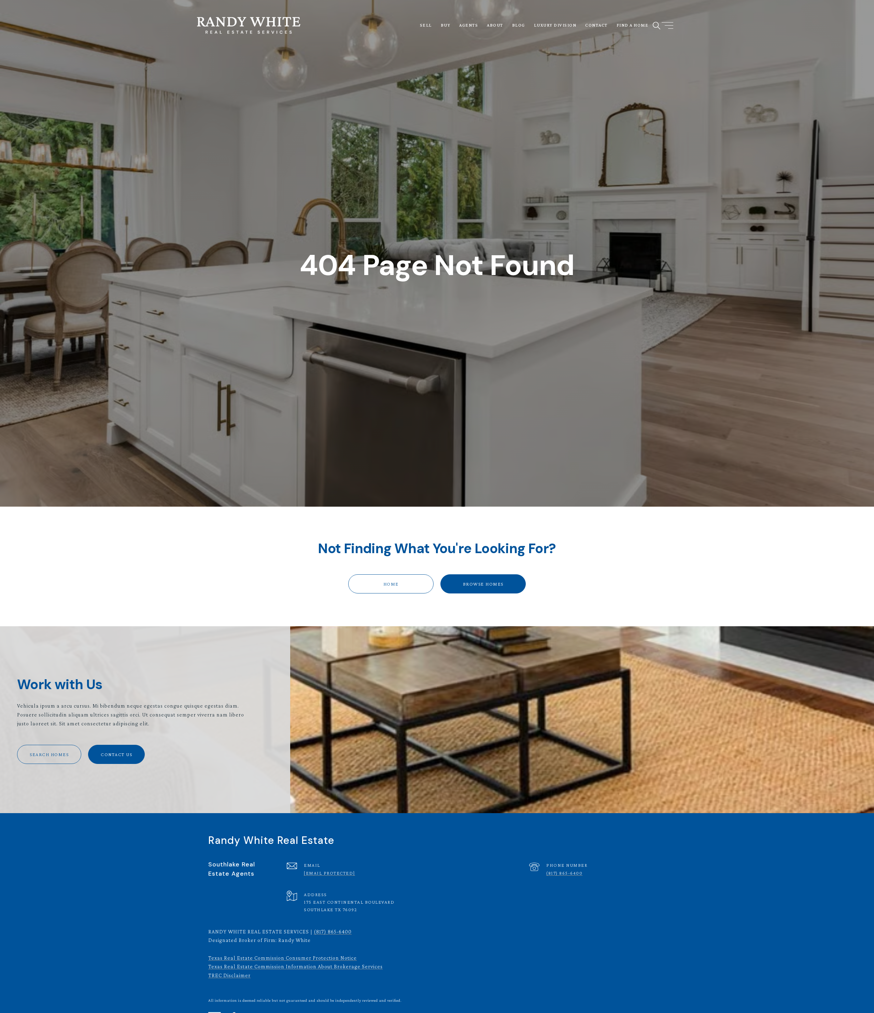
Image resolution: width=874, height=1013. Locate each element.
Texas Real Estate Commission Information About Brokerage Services (295, 966)
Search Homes (49, 754)
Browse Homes (483, 584)
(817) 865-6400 (564, 873)
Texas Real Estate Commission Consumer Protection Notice (282, 958)
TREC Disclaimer (229, 975)
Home (391, 584)
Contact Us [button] (116, 754)
